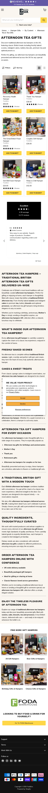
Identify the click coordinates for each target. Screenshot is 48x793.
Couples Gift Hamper (34, 139)
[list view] (44, 67)
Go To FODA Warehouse (24, 723)
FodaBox (6, 101)
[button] (12, 106)
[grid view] (39, 67)
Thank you (8, 454)
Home (4, 30)
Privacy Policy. (14, 392)
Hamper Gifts (15, 30)
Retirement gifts (10, 458)
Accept (22, 398)
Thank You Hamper (33, 97)
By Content (29, 30)
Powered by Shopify (24, 789)
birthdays (26, 445)
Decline (23, 404)
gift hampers (27, 572)
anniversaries (39, 445)
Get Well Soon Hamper (12, 181)
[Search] (44, 20)
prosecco (30, 615)
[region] (24, 241)
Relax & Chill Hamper (34, 181)
